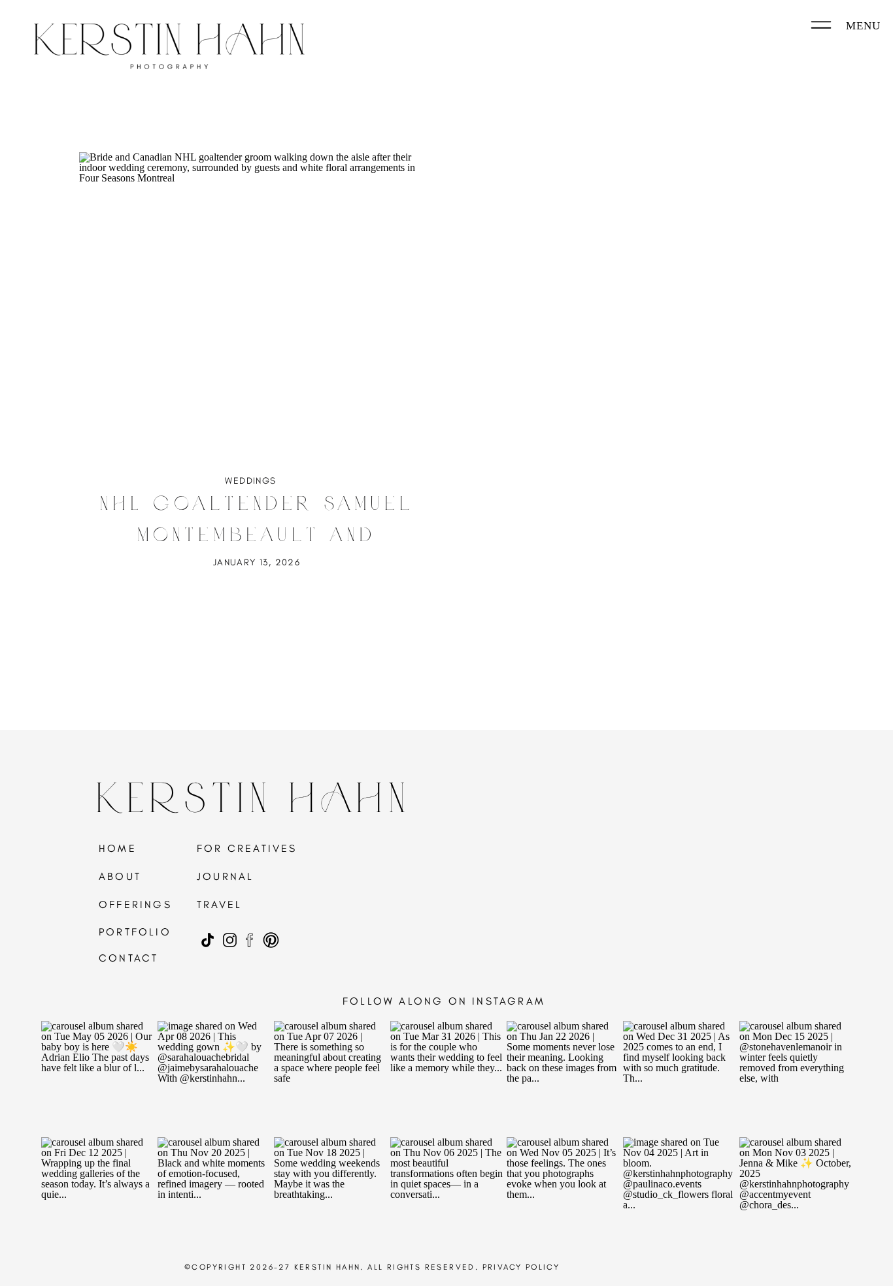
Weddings (250, 480)
